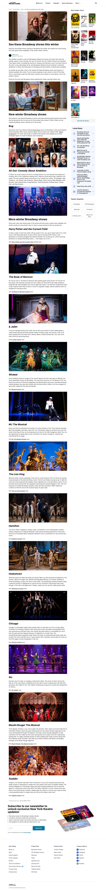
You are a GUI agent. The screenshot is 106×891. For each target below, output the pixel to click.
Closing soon (77, 216)
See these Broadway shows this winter (34, 9)
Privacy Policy (27, 832)
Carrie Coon (36, 130)
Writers (11, 861)
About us (11, 849)
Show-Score (57, 852)
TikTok (81, 855)
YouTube (81, 863)
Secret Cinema (58, 855)
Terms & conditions (14, 863)
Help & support (13, 855)
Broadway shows (36, 849)
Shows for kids (89, 215)
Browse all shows (83, 121)
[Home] (14, 3)
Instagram (82, 852)
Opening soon (35, 861)
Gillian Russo (15, 54)
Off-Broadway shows (37, 852)
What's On (39, 3)
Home (10, 9)
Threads (81, 858)
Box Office (57, 858)
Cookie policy (13, 872)
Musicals (77, 209)
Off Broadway (89, 204)
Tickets (47, 3)
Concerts (89, 209)
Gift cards (34, 872)
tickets (21, 292)
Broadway (77, 204)
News (22, 9)
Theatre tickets (35, 869)
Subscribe (39, 828)
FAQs (10, 852)
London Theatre (58, 849)
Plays (33, 858)
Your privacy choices (15, 866)
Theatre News (16, 9)
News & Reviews (67, 3)
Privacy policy (13, 869)
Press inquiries (13, 858)
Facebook (82, 849)
